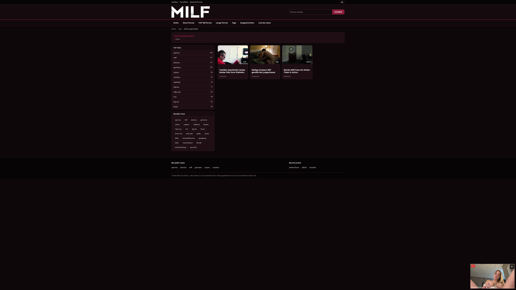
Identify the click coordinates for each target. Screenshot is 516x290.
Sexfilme (174, 2)
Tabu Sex (177, 92)
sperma (176, 53)
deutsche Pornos (196, 2)
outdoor (176, 77)
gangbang (202, 138)
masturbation (188, 143)
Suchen (338, 12)
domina (176, 62)
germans (177, 67)
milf (174, 57)
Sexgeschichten (247, 23)
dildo (177, 138)
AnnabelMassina (188, 138)
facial (175, 106)
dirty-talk (189, 134)
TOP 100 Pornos (205, 23)
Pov (175, 97)
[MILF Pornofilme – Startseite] (190, 12)
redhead (176, 82)
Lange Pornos (222, 23)
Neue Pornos (188, 23)
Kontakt (312, 167)
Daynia (176, 87)
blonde (199, 143)
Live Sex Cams (265, 23)
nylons (176, 72)
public (198, 134)
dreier (207, 134)
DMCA (304, 167)
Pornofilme (184, 2)
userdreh (193, 147)
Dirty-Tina (178, 134)
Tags (234, 23)
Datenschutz (294, 167)
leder (177, 143)
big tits (176, 102)
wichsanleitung (180, 147)
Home (176, 23)
